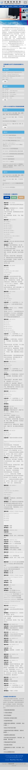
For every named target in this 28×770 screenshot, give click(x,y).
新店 (15, 759)
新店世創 (14, 197)
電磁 (6, 6)
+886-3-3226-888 (18, 755)
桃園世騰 (7, 197)
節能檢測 (21, 6)
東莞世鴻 (21, 197)
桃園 (12, 759)
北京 (22, 759)
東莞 (19, 759)
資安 (25, 6)
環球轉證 (15, 6)
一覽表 (4, 81)
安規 (3, 6)
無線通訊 (10, 6)
